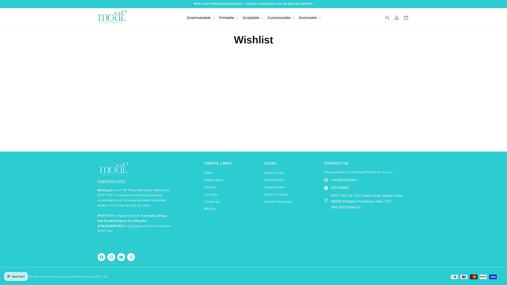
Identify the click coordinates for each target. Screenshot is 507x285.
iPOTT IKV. (101, 277)
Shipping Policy (275, 187)
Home (208, 172)
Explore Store (213, 180)
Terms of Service (276, 194)
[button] (200, 17)
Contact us (211, 201)
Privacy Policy (274, 172)
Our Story (211, 194)
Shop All (210, 187)
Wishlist (209, 208)
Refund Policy (274, 180)
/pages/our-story (111, 181)
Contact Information (278, 201)
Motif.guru (58, 277)
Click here (134, 226)
